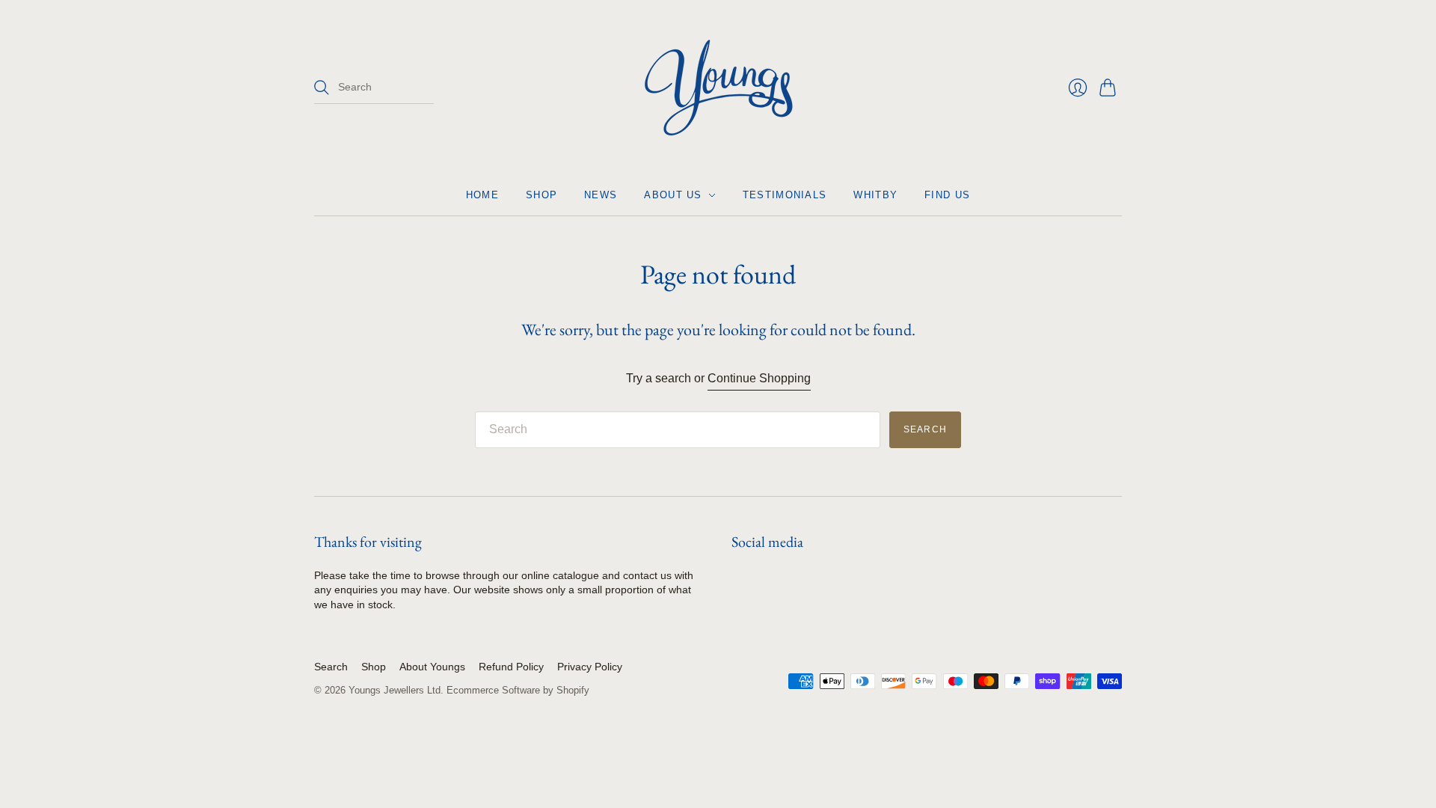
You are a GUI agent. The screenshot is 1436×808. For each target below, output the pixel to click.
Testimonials (785, 195)
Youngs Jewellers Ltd (395, 690)
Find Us (947, 195)
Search (331, 667)
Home (482, 195)
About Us (673, 195)
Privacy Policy (589, 667)
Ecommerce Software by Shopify (518, 690)
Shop (541, 195)
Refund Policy (511, 667)
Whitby (875, 195)
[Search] (321, 87)
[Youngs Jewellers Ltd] (718, 87)
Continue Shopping (759, 378)
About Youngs (432, 667)
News (600, 195)
